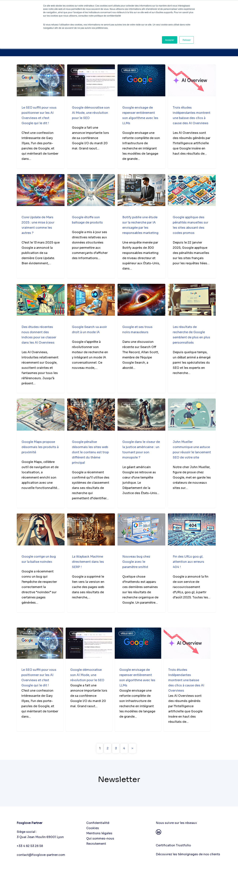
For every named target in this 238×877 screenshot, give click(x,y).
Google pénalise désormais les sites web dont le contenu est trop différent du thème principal (90, 452)
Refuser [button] (187, 39)
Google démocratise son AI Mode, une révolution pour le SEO (91, 113)
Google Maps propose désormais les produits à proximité (40, 447)
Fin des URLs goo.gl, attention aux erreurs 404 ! (188, 562)
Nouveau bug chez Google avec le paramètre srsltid (136, 562)
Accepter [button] (169, 39)
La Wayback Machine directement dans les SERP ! (88, 562)
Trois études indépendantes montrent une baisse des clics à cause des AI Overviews (186, 680)
